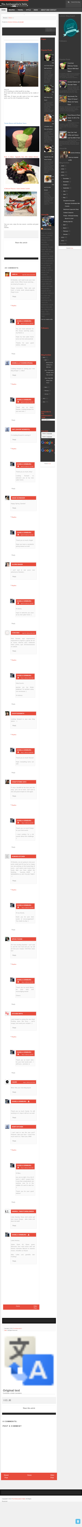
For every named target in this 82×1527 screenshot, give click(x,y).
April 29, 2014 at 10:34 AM (28, 784)
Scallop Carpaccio (68, 212)
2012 (62, 240)
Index (36, 10)
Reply (14, 296)
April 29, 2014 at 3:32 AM (28, 432)
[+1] (21, 235)
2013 (62, 237)
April (64, 225)
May (64, 197)
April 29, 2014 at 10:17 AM (28, 716)
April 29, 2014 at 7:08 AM (27, 323)
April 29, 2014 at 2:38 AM (28, 365)
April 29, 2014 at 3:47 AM (28, 500)
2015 (62, 172)
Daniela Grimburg (75, 152)
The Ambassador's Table (18, 1499)
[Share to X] (8, 1400)
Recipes (12, 10)
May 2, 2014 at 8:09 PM (29, 1103)
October (65, 185)
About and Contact (48, 10)
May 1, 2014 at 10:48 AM (27, 752)
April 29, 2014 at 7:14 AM (27, 535)
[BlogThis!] (6, 1400)
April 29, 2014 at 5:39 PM (28, 859)
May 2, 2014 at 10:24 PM (29, 1129)
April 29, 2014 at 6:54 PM (28, 941)
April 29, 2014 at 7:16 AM (27, 603)
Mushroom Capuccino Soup (71, 209)
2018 (62, 166)
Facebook (68, 5)
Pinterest (74, 5)
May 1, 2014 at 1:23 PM (27, 823)
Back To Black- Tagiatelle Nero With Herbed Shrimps (21, 157)
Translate (56, 453)
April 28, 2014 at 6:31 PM (28, 274)
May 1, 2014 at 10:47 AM (27, 678)
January (65, 234)
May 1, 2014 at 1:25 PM (27, 982)
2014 (62, 175)
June (64, 194)
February (65, 231)
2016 (62, 169)
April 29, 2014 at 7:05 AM (28, 566)
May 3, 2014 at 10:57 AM (27, 1168)
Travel (20, 10)
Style (28, 10)
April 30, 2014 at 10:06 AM (28, 1016)
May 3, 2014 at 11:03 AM (28, 1237)
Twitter (71, 5)
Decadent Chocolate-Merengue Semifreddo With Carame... (71, 203)
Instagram (77, 5)
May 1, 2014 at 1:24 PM (27, 907)
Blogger (71, 248)
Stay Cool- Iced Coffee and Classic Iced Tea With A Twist (74, 135)
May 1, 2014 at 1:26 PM (27, 1054)
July (64, 191)
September (66, 188)
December (66, 178)
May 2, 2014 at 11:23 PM (29, 1214)
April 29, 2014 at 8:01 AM (28, 633)
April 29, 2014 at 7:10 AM (27, 402)
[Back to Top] (77, 1523)
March (65, 228)
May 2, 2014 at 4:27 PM (29, 1082)
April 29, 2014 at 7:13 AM (27, 466)
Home (4, 10)
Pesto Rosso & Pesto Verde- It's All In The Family (74, 117)
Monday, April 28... (68, 221)
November (66, 181)
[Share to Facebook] (10, 1400)
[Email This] (4, 1400)
